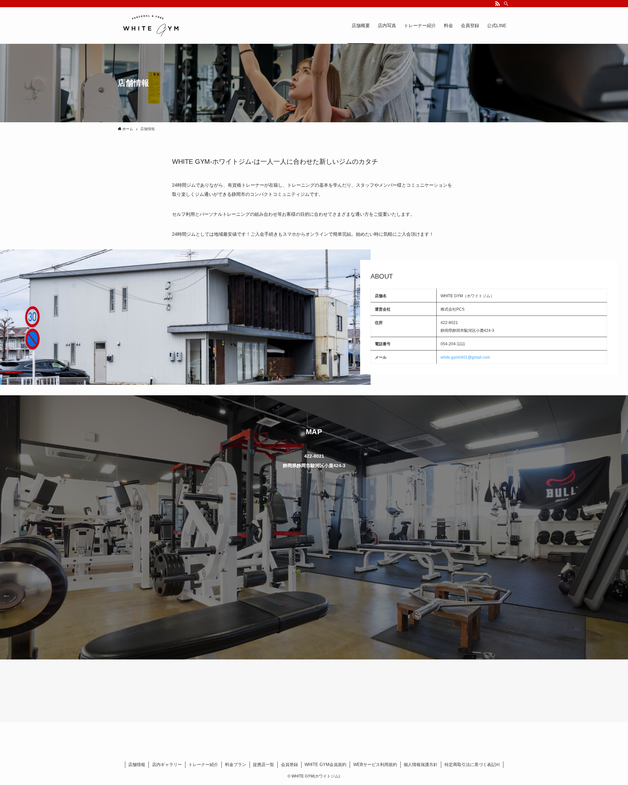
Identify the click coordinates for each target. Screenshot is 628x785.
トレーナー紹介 (203, 764)
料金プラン (235, 764)
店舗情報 (136, 764)
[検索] (506, 3)
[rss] (497, 3)
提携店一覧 (263, 764)
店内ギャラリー (167, 764)
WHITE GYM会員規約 (325, 764)
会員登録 (289, 764)
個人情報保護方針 (421, 764)
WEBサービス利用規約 (375, 764)
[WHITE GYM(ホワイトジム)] (150, 25)
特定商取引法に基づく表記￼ (472, 764)
